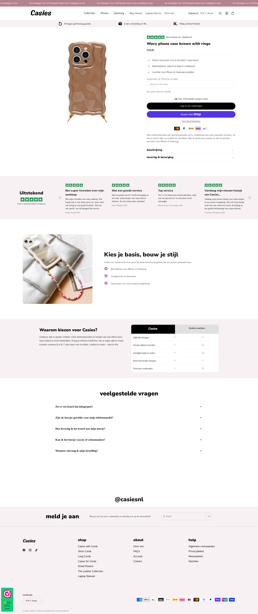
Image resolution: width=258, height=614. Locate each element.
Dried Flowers (85, 566)
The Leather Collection (90, 571)
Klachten (193, 561)
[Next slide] (249, 197)
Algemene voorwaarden (202, 546)
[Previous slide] (60, 197)
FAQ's (136, 551)
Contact (137, 561)
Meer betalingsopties (191, 121)
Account (137, 556)
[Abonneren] (209, 516)
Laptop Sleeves (86, 576)
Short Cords (84, 551)
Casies (32, 611)
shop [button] (82, 540)
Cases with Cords (88, 546)
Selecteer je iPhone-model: (162, 79)
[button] (90, 13)
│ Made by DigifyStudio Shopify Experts (52, 611)
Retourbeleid (196, 556)
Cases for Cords (87, 561)
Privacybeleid (196, 551)
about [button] (138, 540)
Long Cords (84, 556)
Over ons (138, 546)
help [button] (192, 540)
